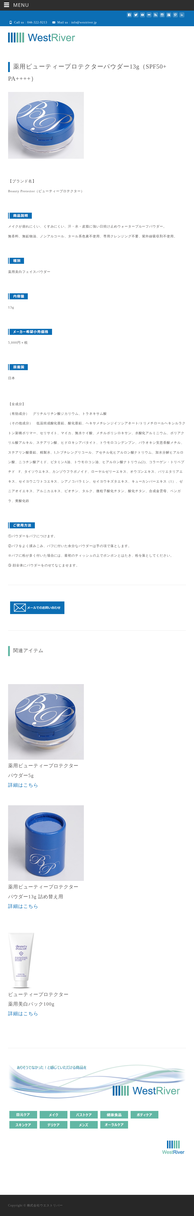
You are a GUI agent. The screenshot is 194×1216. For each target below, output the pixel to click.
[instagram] (162, 16)
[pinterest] (175, 16)
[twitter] (135, 16)
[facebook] (129, 16)
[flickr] (149, 16)
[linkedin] (181, 16)
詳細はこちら (23, 785)
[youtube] (142, 16)
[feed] (155, 16)
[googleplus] (168, 16)
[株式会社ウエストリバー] (37, 36)
